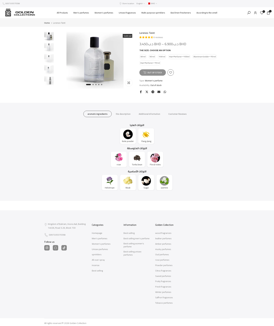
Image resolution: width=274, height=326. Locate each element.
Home (47, 23)
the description (123, 114)
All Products (62, 13)
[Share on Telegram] (152, 91)
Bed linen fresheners (181, 13)
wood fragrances (163, 233)
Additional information (149, 114)
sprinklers (96, 254)
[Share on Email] (158, 91)
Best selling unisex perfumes (132, 253)
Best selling (97, 270)
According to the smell (206, 13)
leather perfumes (163, 238)
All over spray (98, 260)
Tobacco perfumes (164, 303)
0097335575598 (12, 3)
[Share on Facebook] (140, 91)
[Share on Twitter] (146, 91)
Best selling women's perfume (134, 245)
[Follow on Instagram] (47, 247)
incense (95, 265)
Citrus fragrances (163, 270)
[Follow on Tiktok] (64, 247)
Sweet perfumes (163, 276)
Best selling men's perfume (137, 238)
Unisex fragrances (127, 13)
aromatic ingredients (98, 114)
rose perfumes (162, 260)
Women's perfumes (104, 13)
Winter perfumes (163, 292)
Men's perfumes (81, 13)
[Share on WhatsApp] (164, 91)
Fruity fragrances (163, 281)
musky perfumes (163, 249)
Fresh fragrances (163, 286)
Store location (128, 3)
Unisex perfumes (100, 249)
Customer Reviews (177, 114)
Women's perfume (154, 81)
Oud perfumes (162, 254)
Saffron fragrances (164, 297)
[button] (146, 37)
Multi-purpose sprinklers (153, 13)
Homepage (97, 233)
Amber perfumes (163, 244)
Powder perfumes (164, 265)
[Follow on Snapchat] (55, 247)
